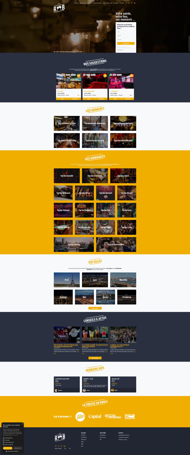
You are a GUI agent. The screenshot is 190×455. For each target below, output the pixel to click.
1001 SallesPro (84, 437)
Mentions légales (58, 448)
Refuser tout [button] (17, 448)
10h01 (82, 444)
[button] (126, 39)
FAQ (100, 439)
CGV (70, 448)
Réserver (75, 99)
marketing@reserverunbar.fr (124, 435)
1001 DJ (82, 442)
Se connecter (115, 3)
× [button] (22, 424)
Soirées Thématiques (97, 3)
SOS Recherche (106, 3)
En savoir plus (15, 435)
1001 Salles (83, 435)
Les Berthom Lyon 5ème (62, 379)
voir (62, 99)
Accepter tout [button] (8, 448)
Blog (111, 3)
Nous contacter (103, 437)
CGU (65, 448)
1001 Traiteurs (83, 439)
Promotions (89, 3)
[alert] (12, 438)
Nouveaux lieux (83, 3)
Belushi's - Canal (88, 379)
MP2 (82, 446)
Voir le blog (95, 358)
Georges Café (115, 379)
